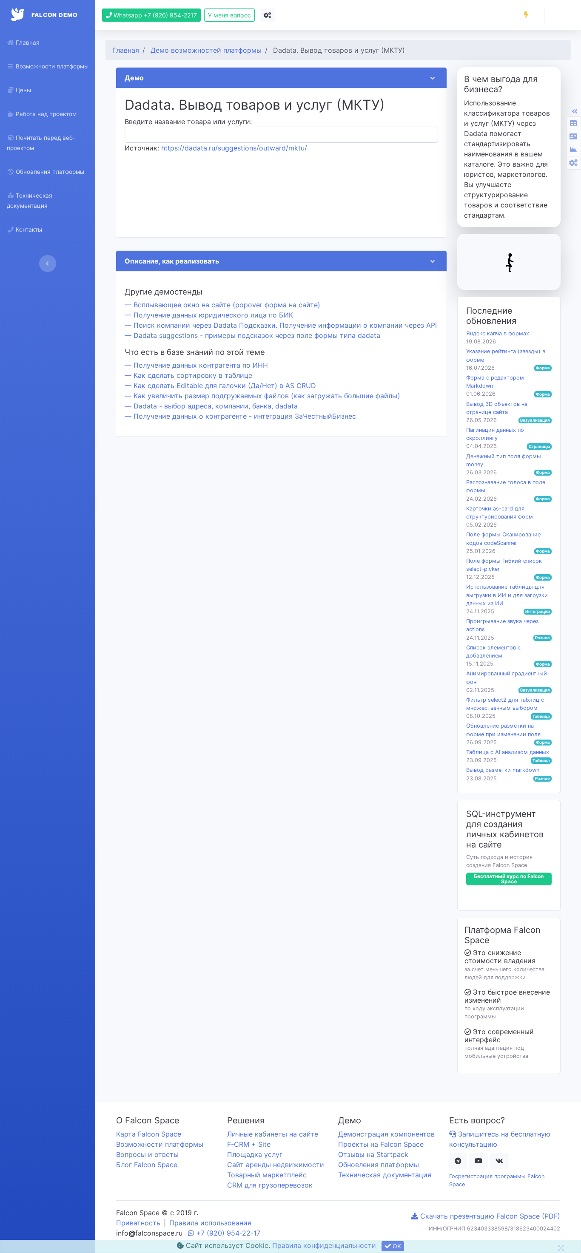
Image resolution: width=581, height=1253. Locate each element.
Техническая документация (384, 1175)
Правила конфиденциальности (324, 1245)
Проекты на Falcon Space (381, 1144)
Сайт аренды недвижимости (275, 1164)
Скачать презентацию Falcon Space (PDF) (489, 1216)
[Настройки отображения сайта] (267, 15)
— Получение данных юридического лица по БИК (209, 315)
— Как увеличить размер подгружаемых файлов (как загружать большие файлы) (262, 395)
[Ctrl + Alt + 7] (573, 123)
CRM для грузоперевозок (270, 1185)
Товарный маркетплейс (267, 1175)
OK (396, 1246)
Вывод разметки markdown (502, 770)
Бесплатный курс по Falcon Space (509, 878)
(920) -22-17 (228, 1233)
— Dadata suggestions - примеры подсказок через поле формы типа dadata (252, 335)
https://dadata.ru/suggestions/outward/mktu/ (234, 148)
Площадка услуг (254, 1154)
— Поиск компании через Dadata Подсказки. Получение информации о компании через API (281, 325)
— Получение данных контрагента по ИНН (196, 365)
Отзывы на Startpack (373, 1154)
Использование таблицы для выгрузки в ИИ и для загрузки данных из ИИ (507, 595)
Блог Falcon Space (146, 1164)
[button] (526, 15)
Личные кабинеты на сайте (272, 1134)
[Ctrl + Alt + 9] (573, 149)
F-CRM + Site (249, 1144)
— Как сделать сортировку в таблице (188, 375)
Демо (134, 78)
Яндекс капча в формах (497, 333)
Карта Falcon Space (148, 1134)
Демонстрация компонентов (386, 1134)
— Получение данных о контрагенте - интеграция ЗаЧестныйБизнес (240, 416)
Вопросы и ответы (147, 1154)
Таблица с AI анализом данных (507, 752)
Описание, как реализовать (172, 261)
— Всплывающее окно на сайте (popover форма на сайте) (222, 304)
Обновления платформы (378, 1164)
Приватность (138, 1223)
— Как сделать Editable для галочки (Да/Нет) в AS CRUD (220, 385)
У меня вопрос (229, 15)
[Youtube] (478, 1161)
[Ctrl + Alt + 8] (573, 136)
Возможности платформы (159, 1144)
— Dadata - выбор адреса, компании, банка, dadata (211, 406)
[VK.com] (499, 1161)
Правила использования (210, 1223)
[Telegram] (458, 1161)
